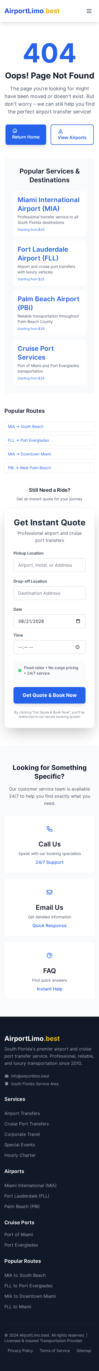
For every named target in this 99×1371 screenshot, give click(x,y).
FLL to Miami (17, 1306)
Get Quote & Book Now (50, 695)
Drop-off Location (30, 581)
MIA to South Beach (25, 1275)
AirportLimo (32, 11)
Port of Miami (18, 1234)
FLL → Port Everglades (28, 440)
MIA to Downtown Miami (30, 1296)
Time (18, 635)
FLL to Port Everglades (28, 1285)
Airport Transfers (22, 1113)
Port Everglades (21, 1245)
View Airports (72, 137)
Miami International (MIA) (30, 1185)
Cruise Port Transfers (26, 1123)
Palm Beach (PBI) (22, 1206)
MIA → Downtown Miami (29, 454)
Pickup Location (28, 553)
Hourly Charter (19, 1155)
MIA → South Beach (25, 426)
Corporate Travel (22, 1134)
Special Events (19, 1144)
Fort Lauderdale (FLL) (27, 1196)
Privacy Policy (20, 1350)
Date (17, 609)
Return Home (26, 137)
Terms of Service (55, 1350)
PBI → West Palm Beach (29, 467)
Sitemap (83, 1350)
